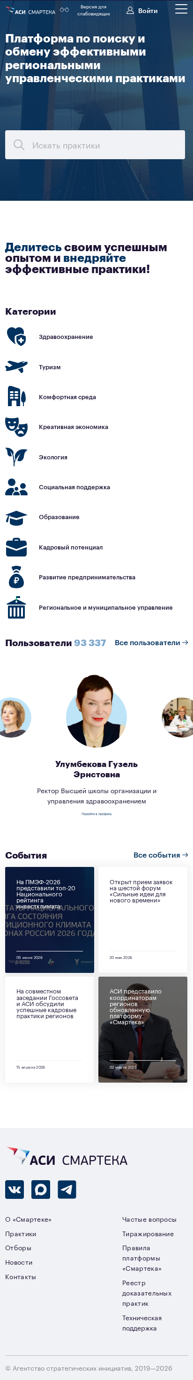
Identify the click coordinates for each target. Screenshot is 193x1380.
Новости (18, 1261)
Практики (21, 1233)
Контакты (21, 1276)
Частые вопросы (149, 1218)
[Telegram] (67, 1189)
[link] (96, 337)
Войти (147, 10)
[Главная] (31, 10)
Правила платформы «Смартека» (142, 1257)
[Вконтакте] (14, 1189)
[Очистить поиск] (18, 144)
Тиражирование (148, 1233)
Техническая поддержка (142, 1322)
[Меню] (181, 9)
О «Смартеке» (28, 1218)
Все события (158, 854)
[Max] (40, 1189)
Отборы (18, 1247)
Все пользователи (148, 642)
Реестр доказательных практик (146, 1292)
